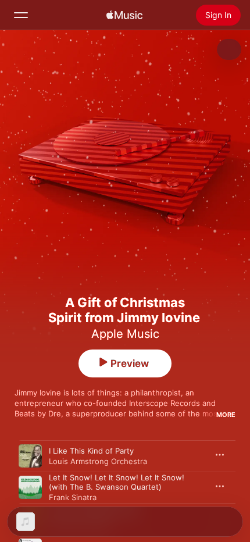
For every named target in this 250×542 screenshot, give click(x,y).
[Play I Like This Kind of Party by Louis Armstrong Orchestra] (30, 456)
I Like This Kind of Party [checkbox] (91, 450)
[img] (124, 15)
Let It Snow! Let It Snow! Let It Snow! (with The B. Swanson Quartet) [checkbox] (116, 482)
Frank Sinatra (73, 497)
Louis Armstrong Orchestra (98, 461)
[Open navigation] (21, 15)
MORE (225, 415)
